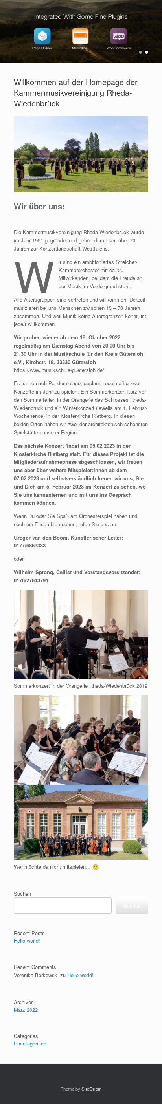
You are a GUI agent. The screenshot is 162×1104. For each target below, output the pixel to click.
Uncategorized (30, 1043)
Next (155, 27)
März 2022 (26, 1009)
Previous (6, 27)
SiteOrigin (91, 1089)
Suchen (22, 893)
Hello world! (27, 940)
